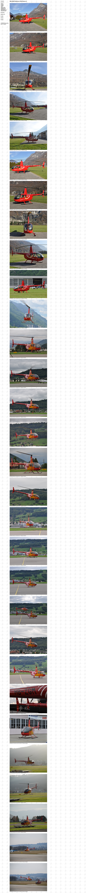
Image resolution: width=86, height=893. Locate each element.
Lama (2, 6)
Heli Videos (3, 12)
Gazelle (2, 5)
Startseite (2, 1)
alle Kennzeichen (4, 9)
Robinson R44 (3, 8)
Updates (2, 17)
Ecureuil (2, 4)
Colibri (2, 3)
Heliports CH (3, 14)
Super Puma (3, 7)
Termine (2, 19)
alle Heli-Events (3, 10)
